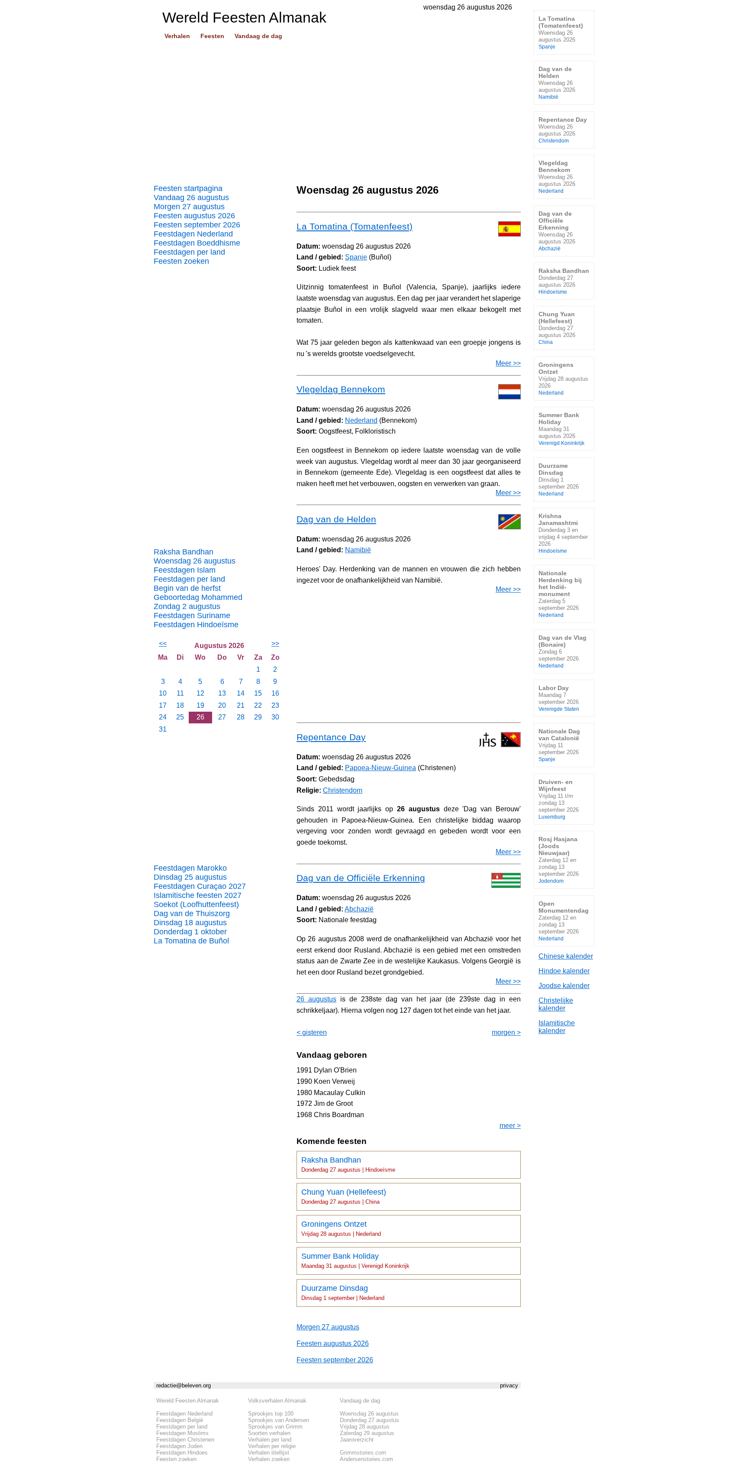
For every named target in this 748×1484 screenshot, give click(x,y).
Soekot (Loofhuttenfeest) (196, 904)
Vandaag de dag (258, 35)
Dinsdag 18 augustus (190, 922)
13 (222, 693)
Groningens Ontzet (341, 1228)
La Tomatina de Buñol (191, 940)
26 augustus (316, 999)
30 (275, 717)
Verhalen (177, 35)
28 (241, 717)
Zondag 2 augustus (187, 606)
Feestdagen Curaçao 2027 (200, 886)
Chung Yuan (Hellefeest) (343, 1196)
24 (163, 717)
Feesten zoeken (181, 261)
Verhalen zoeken (269, 1459)
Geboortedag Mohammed (198, 597)
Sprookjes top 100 (270, 1413)
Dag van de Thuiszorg (192, 913)
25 (180, 717)
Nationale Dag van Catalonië (559, 745)
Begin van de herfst (187, 588)
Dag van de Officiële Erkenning (361, 878)
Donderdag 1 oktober (190, 931)
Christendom (342, 790)
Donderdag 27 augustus (369, 1420)
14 (241, 693)
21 (241, 705)
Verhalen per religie (272, 1446)
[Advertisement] (337, 108)
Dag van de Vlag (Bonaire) (562, 651)
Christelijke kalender (555, 1004)
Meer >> (508, 363)
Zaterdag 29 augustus (367, 1433)
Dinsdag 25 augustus (190, 877)
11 (180, 693)
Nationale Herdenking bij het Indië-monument (560, 594)
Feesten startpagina (188, 188)
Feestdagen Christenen (185, 1439)
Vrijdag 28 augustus (365, 1426)
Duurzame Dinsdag (342, 1292)
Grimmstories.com (363, 1452)
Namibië (358, 550)
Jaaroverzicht (357, 1439)
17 (163, 705)
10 (163, 693)
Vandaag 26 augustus (191, 197)
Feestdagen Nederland (193, 234)
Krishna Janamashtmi (563, 533)
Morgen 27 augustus (189, 206)
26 (200, 717)
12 (200, 693)
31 (163, 729)
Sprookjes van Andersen (278, 1420)
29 (258, 717)
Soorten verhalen (269, 1433)
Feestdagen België (179, 1420)
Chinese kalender (565, 956)
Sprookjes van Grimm (275, 1426)
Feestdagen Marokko (190, 868)
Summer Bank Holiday (355, 1260)
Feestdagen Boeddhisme (197, 243)
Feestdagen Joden (179, 1446)
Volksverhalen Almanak (277, 1400)
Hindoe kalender (564, 971)
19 (200, 705)
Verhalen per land (269, 1439)
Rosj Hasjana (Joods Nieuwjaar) (558, 860)
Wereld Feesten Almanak (187, 1400)
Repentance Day (331, 737)
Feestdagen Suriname (192, 615)
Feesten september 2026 (197, 224)
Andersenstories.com (366, 1459)
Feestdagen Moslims (182, 1433)
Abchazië (359, 909)
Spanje (356, 257)
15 (258, 693)
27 (222, 717)
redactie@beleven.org (183, 1385)
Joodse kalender (564, 985)
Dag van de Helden (336, 519)
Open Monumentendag (563, 920)
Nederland (361, 420)
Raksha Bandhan (183, 552)
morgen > (506, 1032)
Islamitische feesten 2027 (198, 895)
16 (275, 693)
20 (222, 705)
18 (180, 705)
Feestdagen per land (189, 252)
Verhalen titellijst (268, 1452)
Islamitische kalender (556, 1026)
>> (275, 643)
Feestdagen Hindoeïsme (196, 624)
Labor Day (558, 698)
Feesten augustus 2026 (194, 215)
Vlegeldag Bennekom (341, 389)
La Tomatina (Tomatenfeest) (355, 226)
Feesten (212, 35)
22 (258, 705)
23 (275, 705)
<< (163, 643)
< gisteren (312, 1032)
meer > (510, 1125)
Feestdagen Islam (185, 570)
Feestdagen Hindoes (182, 1452)
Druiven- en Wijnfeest (558, 799)
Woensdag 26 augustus (194, 561)
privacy (509, 1385)
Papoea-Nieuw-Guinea (380, 767)
